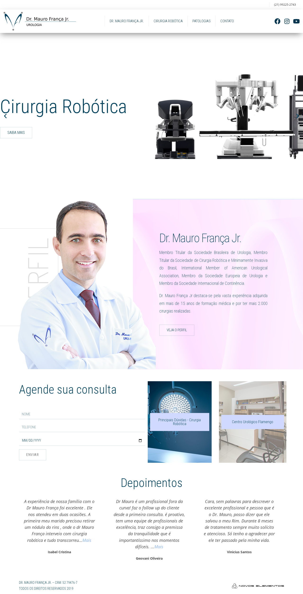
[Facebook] (277, 21)
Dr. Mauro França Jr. (127, 21)
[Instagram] (287, 21)
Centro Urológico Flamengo (252, 422)
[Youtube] (296, 21)
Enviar (32, 455)
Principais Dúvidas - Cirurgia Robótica (179, 422)
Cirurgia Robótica (168, 21)
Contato (227, 21)
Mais (86, 540)
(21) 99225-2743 (285, 5)
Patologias (201, 21)
